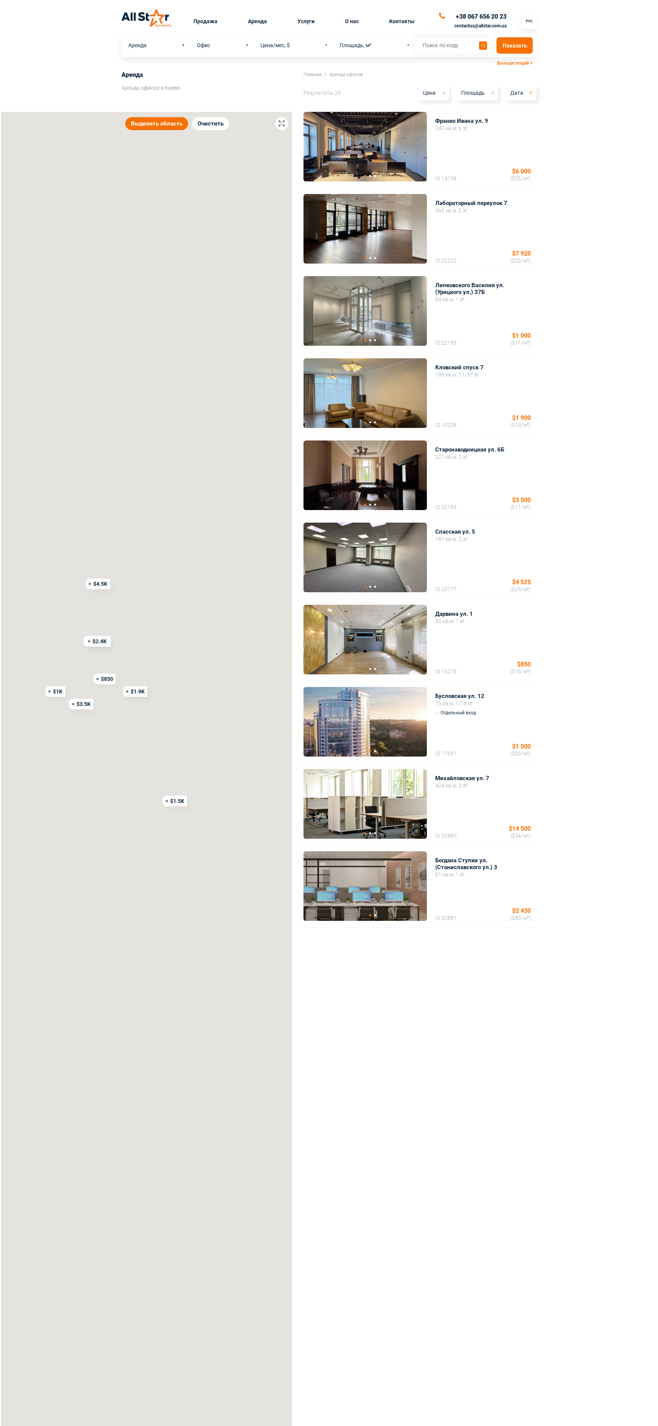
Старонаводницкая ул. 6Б (469, 449)
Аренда (257, 21)
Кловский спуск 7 (459, 367)
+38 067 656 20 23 (481, 16)
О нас (352, 21)
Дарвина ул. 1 (454, 613)
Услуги (306, 21)
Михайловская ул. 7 (462, 778)
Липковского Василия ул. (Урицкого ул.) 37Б (469, 289)
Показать (515, 45)
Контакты (402, 21)
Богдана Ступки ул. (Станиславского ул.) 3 (466, 864)
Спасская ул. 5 (455, 531)
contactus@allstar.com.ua (480, 26)
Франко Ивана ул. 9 (461, 121)
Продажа (205, 21)
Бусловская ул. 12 (459, 696)
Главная (312, 74)
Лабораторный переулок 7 (471, 203)
